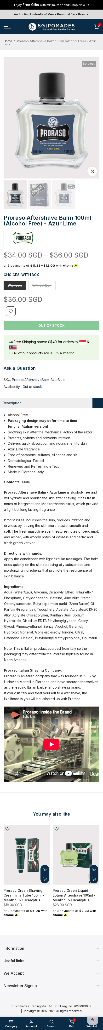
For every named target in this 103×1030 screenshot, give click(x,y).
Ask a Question (20, 368)
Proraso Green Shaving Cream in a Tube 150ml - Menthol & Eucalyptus (24, 895)
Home (8, 41)
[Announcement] (51, 5)
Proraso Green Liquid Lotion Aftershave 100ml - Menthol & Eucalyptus (74, 895)
